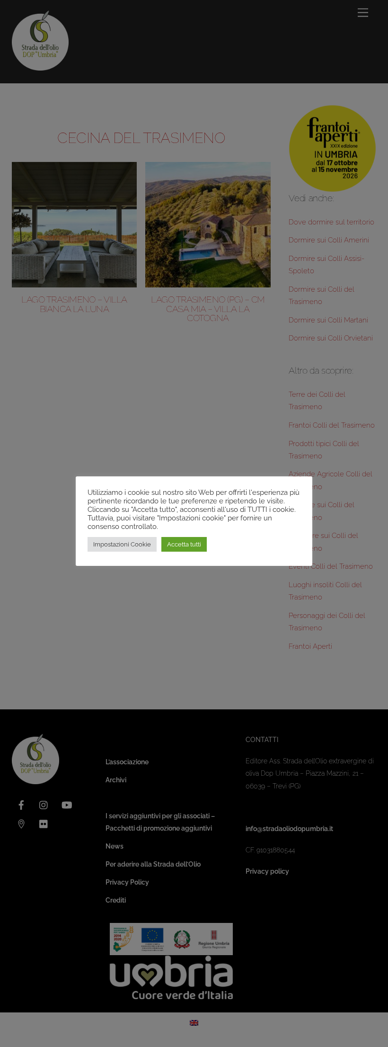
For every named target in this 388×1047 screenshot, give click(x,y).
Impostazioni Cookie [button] (122, 544)
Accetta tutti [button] (184, 544)
